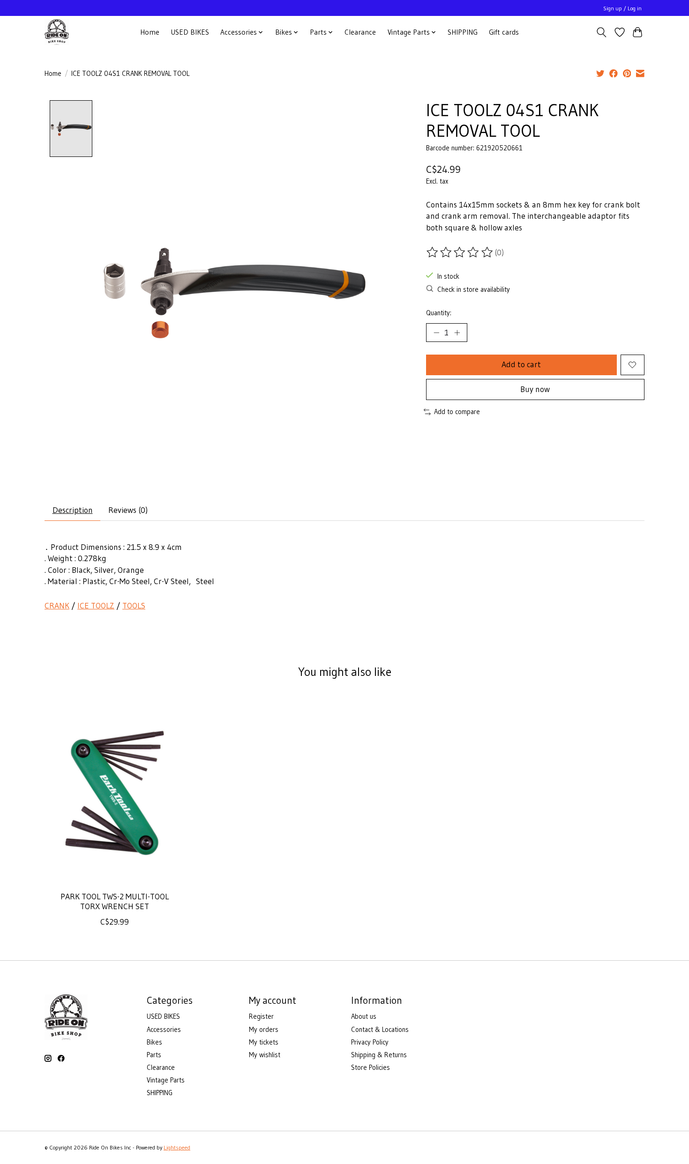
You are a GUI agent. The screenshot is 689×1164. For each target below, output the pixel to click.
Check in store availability (473, 289)
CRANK (57, 606)
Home (149, 32)
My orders (263, 1029)
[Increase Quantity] (457, 332)
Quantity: (438, 313)
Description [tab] (72, 510)
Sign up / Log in (622, 8)
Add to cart (521, 364)
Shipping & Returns (379, 1055)
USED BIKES (190, 32)
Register (261, 1016)
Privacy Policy (370, 1042)
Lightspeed (177, 1147)
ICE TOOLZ (95, 606)
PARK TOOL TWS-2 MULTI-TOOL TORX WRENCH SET (114, 901)
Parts (154, 1055)
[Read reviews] (460, 252)
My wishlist (264, 1055)
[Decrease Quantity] (436, 332)
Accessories (164, 1029)
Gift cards (504, 32)
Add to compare (457, 412)
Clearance (360, 32)
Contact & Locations (380, 1029)
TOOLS (133, 606)
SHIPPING (463, 32)
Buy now (535, 389)
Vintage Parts (166, 1080)
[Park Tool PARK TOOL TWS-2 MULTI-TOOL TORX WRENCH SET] (115, 790)
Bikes (154, 1042)
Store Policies (370, 1067)
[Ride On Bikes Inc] (57, 32)
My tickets (263, 1042)
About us (363, 1016)
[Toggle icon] (601, 32)
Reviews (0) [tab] (128, 510)
